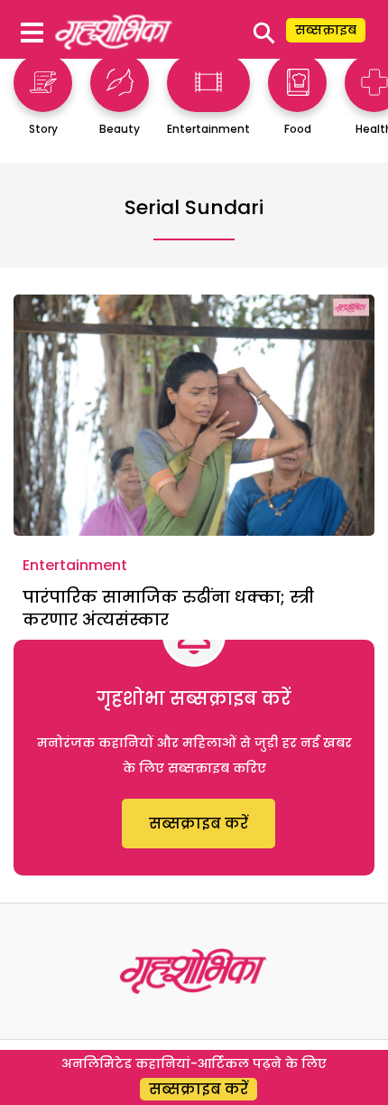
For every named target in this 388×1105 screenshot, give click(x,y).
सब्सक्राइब (325, 30)
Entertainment (75, 565)
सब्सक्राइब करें (198, 823)
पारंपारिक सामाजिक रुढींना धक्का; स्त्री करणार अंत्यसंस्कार (168, 608)
